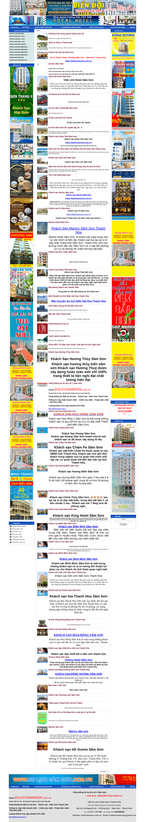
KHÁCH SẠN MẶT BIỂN (118, 27)
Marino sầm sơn (78, 731)
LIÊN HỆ (132, 27)
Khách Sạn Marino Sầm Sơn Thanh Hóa (78, 230)
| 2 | (106, 771)
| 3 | (108, 771)
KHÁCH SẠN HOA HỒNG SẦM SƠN (78, 635)
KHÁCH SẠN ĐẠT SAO (96, 27)
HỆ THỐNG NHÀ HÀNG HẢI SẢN (71, 27)
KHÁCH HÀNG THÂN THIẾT (43, 27)
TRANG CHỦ (15, 27)
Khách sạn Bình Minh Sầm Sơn (79, 558)
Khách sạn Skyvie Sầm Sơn (78, 195)
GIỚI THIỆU (25, 27)
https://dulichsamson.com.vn (57, 409)
